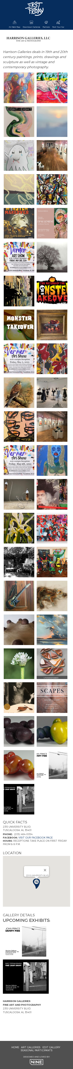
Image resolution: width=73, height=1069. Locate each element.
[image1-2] (52, 189)
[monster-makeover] (52, 562)
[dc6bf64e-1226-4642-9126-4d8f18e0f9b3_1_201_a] (19, 87)
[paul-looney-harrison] (19, 528)
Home (15, 1047)
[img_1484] (19, 697)
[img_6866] (19, 121)
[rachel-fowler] (19, 562)
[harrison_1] (52, 426)
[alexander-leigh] (52, 596)
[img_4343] (52, 765)
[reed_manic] (19, 765)
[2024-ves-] (19, 257)
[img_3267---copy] (52, 630)
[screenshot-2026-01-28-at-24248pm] (52, 87)
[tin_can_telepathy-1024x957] (19, 494)
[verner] (19, 359)
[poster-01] (19, 223)
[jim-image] (19, 630)
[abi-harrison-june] (52, 223)
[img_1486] (52, 663)
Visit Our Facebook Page (36, 837)
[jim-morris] (52, 257)
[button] (36, 883)
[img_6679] (19, 189)
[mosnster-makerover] (19, 155)
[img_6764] (52, 121)
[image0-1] (52, 291)
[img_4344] (19, 799)
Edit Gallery (51, 1047)
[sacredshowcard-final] (52, 697)
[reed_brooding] (19, 731)
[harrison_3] (52, 155)
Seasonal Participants (36, 1050)
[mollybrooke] (19, 460)
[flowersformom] (19, 663)
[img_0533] (19, 426)
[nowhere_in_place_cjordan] (52, 494)
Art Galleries (30, 1047)
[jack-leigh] (52, 325)
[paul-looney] (19, 291)
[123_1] (52, 392)
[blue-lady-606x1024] (52, 460)
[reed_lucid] (52, 731)
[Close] (45, 870)
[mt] (19, 325)
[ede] (19, 392)
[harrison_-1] (52, 359)
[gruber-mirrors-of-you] (52, 528)
